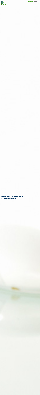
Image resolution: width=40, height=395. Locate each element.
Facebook (33, 1)
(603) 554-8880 (30, 1)
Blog (23, 1)
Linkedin (35, 1)
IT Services (15, 1)
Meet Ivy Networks (21, 1)
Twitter (34, 1)
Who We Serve (17, 1)
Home (12, 1)
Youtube (36, 1)
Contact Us (25, 1)
